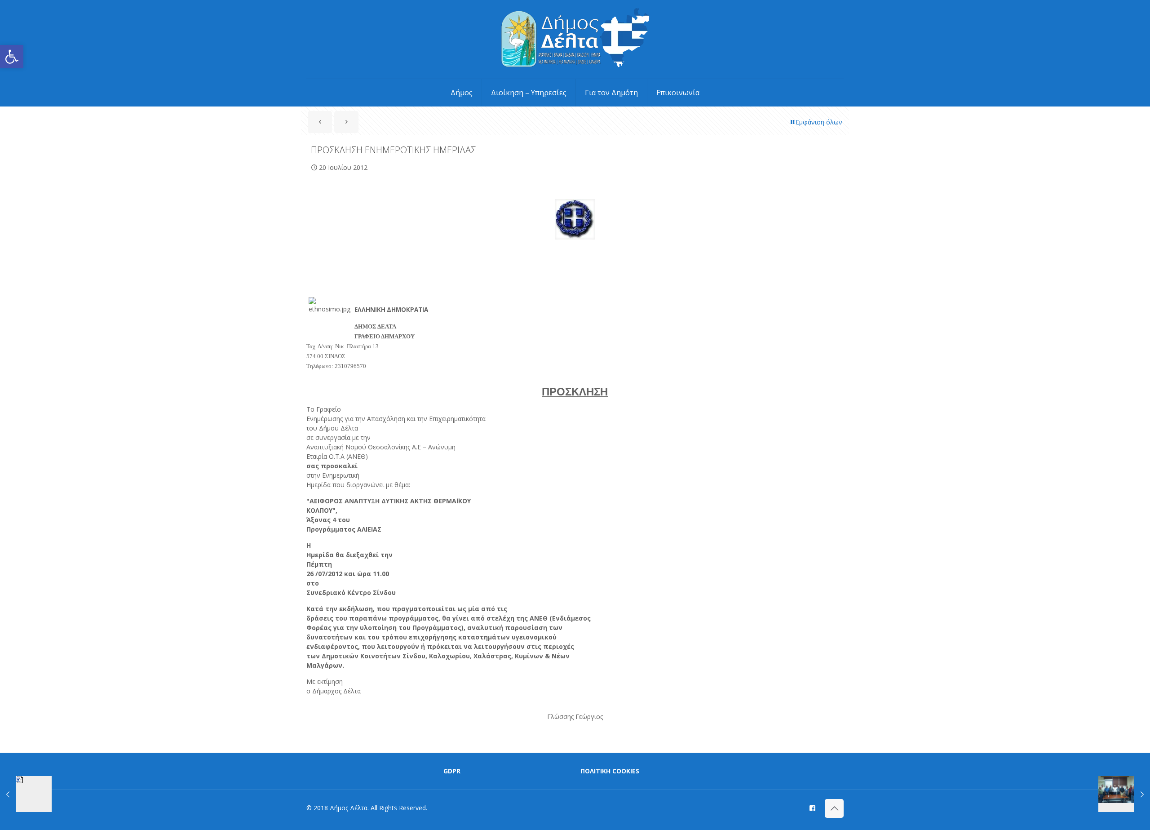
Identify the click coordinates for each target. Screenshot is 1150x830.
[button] (11, 56)
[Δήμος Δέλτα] (575, 39)
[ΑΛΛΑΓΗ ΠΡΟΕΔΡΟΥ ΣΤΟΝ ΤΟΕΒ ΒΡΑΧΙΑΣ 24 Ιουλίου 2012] (1124, 794)
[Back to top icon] (834, 808)
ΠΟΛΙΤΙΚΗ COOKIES (609, 771)
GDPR (451, 771)
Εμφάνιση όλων (819, 122)
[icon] (812, 807)
